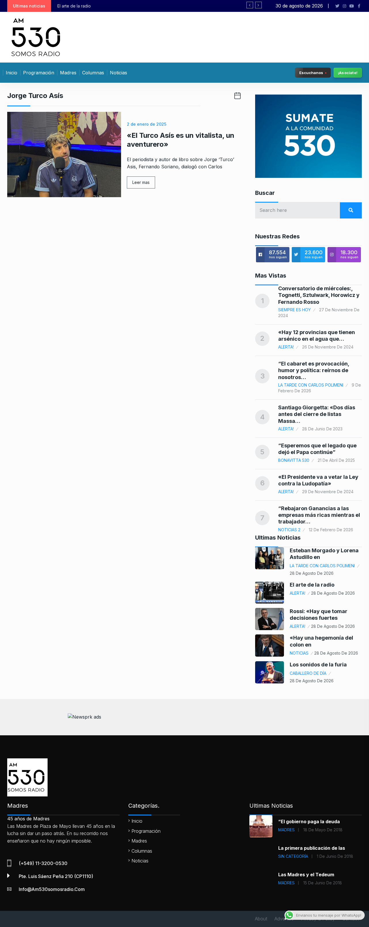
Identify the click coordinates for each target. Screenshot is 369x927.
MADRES (286, 829)
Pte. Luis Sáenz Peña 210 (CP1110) (56, 876)
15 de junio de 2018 (322, 882)
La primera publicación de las (311, 848)
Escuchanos (311, 72)
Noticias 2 (289, 529)
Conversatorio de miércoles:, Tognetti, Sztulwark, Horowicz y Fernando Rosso (318, 295)
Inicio (11, 73)
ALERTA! (286, 346)
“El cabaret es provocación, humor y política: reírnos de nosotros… (313, 370)
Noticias (118, 73)
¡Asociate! (347, 72)
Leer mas (141, 182)
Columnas (93, 73)
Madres (68, 73)
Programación (38, 73)
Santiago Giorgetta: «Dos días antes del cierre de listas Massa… (316, 414)
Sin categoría (293, 856)
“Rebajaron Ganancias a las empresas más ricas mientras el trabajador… (319, 515)
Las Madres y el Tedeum (306, 874)
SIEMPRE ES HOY (294, 309)
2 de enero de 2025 (146, 124)
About (261, 919)
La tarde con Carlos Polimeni (310, 385)
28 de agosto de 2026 (312, 573)
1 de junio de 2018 (335, 856)
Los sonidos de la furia (318, 665)
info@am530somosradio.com (52, 889)
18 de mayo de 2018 (322, 829)
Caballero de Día (308, 673)
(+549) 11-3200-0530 (43, 863)
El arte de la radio (312, 585)
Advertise (284, 919)
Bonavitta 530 (293, 460)
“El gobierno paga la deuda (309, 821)
